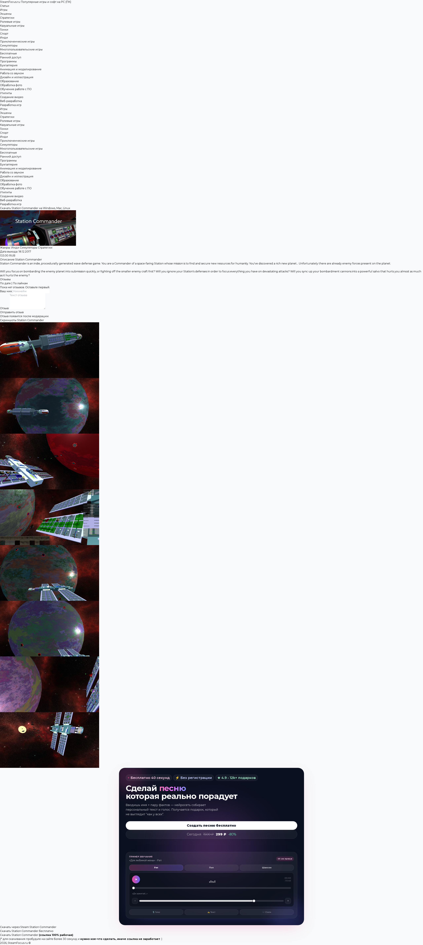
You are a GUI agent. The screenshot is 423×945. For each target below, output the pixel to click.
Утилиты (6, 93)
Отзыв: (5, 308)
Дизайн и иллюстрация (16, 77)
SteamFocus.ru (35, 1)
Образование (9, 81)
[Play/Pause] (136, 879)
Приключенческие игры (17, 41)
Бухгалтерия (9, 65)
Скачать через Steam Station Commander (28, 927)
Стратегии (7, 17)
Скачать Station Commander (19, 935)
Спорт (4, 33)
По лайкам (20, 283)
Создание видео (11, 97)
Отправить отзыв (12, 312)
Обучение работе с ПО (16, 89)
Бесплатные (8, 53)
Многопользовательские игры (21, 49)
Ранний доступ (10, 57)
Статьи (4, 5)
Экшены (6, 13)
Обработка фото (11, 85)
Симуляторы (9, 45)
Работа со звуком (12, 73)
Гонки (4, 29)
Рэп (156, 867)
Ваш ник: (6, 291)
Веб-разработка (11, 101)
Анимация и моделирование (20, 69)
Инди (4, 37)
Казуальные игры (12, 25)
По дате (5, 283)
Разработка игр (10, 105)
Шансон (266, 867)
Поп (211, 867)
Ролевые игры (10, 21)
